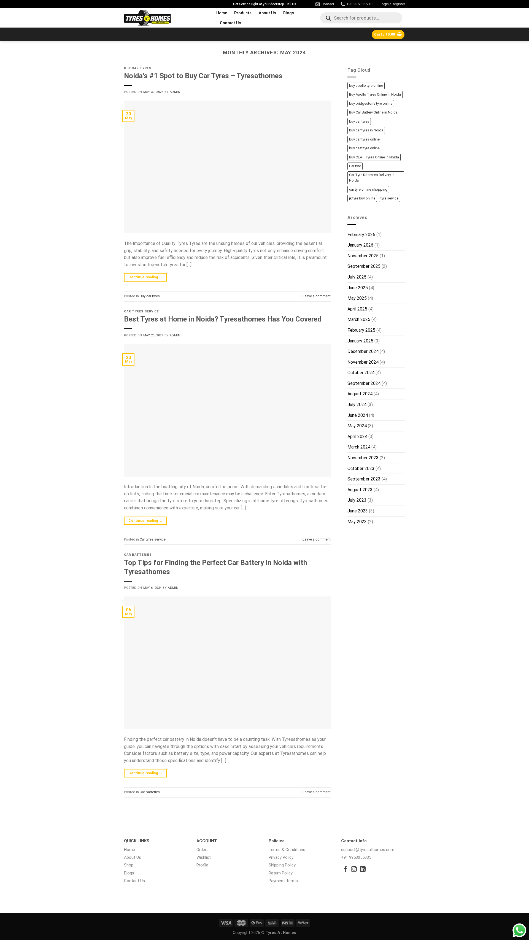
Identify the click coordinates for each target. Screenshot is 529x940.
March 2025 (358, 319)
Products (243, 13)
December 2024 (363, 351)
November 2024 (363, 362)
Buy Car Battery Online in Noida (373, 112)
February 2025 (361, 330)
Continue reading (145, 277)
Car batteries (138, 555)
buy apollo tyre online (366, 85)
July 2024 (356, 404)
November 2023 (363, 457)
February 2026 (361, 234)
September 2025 (363, 266)
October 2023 (360, 468)
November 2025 (363, 255)
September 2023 (363, 479)
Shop (128, 865)
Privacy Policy (281, 857)
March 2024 (358, 447)
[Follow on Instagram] (354, 869)
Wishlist (203, 857)
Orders (202, 849)
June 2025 (357, 287)
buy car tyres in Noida (366, 130)
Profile (202, 865)
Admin (175, 92)
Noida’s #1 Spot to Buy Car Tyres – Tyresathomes (203, 76)
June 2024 (357, 415)
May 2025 (357, 298)
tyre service (389, 198)
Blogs (288, 13)
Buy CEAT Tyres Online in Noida (374, 157)
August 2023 (360, 489)
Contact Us (230, 23)
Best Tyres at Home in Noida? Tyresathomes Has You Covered (222, 319)
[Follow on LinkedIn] (363, 869)
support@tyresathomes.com (367, 849)
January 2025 (360, 341)
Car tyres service (141, 311)
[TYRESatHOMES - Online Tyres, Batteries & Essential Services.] (166, 18)
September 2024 (363, 383)
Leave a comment (317, 296)
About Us (267, 13)
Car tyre (355, 166)
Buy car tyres (137, 68)
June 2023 (357, 511)
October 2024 (360, 372)
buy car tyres (359, 121)
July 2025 (356, 277)
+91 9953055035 (356, 857)
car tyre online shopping (368, 189)
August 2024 (360, 393)
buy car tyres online (364, 139)
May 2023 (357, 521)
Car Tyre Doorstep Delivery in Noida (372, 177)
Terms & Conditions (287, 849)
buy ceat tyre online (364, 148)
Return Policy (281, 873)
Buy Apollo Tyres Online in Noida (375, 94)
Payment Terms (283, 880)
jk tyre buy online (362, 198)
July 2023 (356, 500)
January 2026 (360, 245)
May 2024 (357, 425)
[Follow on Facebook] (345, 869)
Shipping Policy (282, 865)
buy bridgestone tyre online (370, 103)
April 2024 (357, 436)
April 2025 (357, 309)
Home (221, 13)
